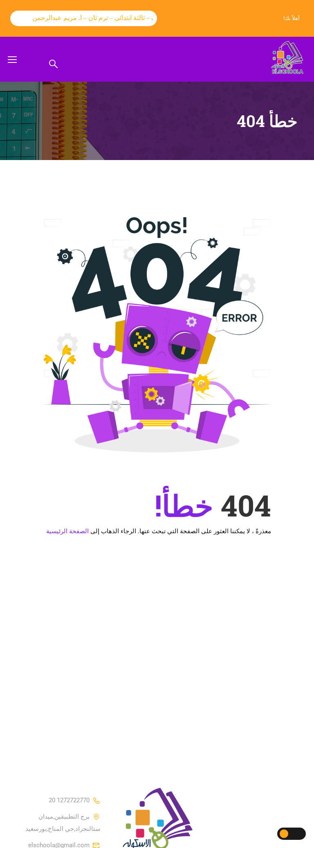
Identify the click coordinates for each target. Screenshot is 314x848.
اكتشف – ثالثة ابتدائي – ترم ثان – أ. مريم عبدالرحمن (96, 17)
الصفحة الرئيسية (67, 531)
